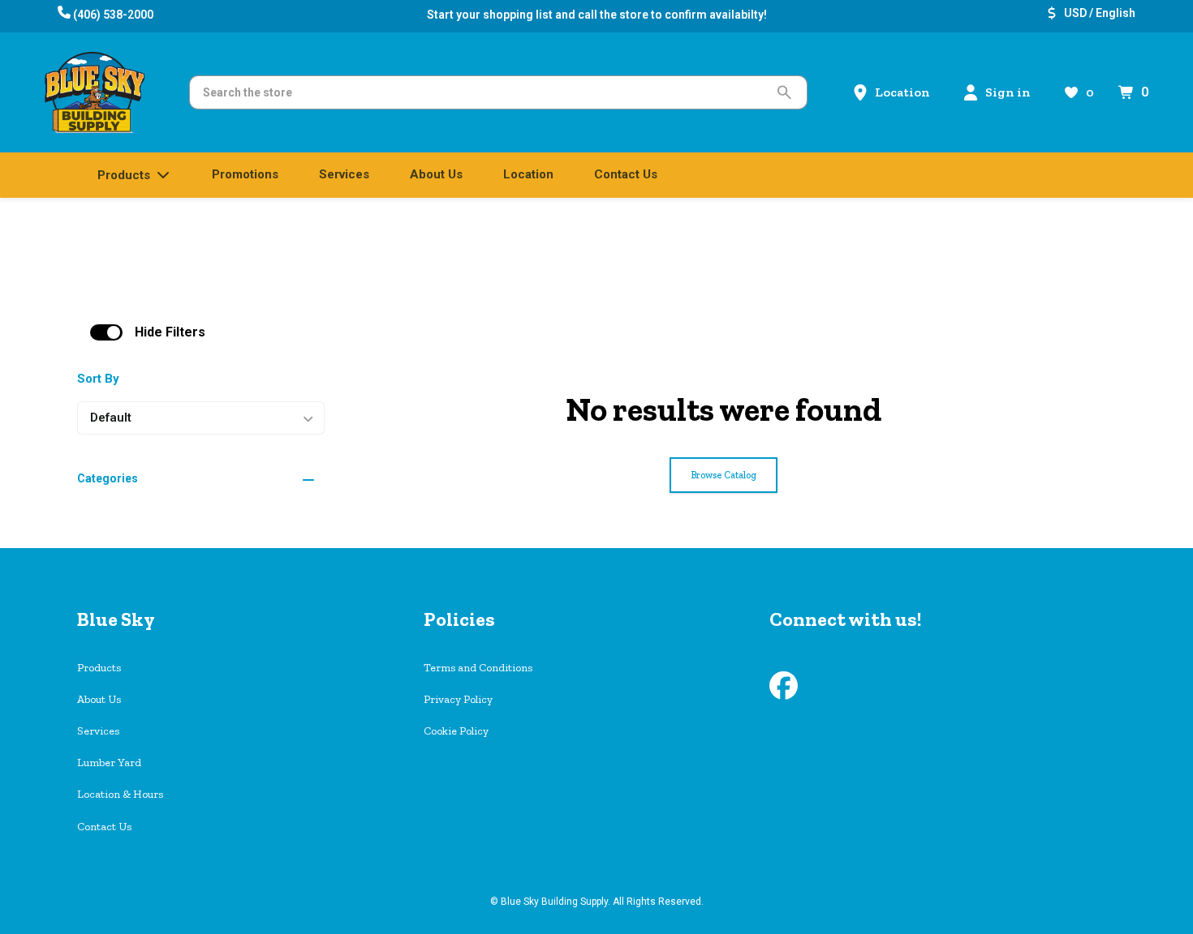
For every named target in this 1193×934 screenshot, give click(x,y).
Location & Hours (120, 794)
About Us (99, 699)
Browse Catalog (723, 475)
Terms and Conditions (478, 668)
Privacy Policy (458, 699)
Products (99, 668)
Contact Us (104, 826)
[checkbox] (106, 332)
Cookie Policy (456, 731)
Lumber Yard (109, 762)
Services (98, 731)
